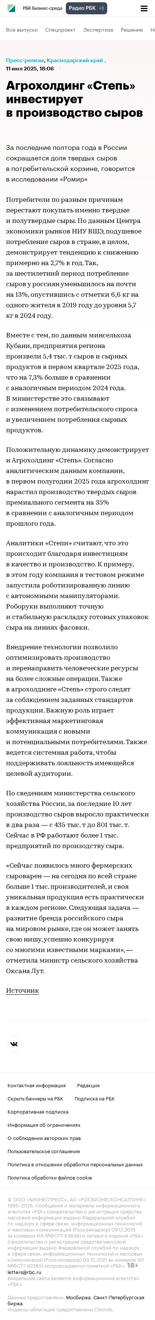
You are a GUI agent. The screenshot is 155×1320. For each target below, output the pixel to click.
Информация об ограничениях (44, 1124)
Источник (22, 991)
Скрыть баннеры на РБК (35, 1098)
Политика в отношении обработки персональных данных (75, 1163)
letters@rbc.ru (24, 1271)
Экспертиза (98, 29)
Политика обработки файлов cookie (50, 1177)
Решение (132, 29)
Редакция (88, 1084)
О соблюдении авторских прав (44, 1137)
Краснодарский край (75, 60)
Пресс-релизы (25, 60)
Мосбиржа (78, 1296)
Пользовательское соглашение (44, 1150)
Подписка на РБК (94, 1098)
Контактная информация (37, 1084)
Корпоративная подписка (38, 1111)
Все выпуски (22, 29)
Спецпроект (60, 29)
